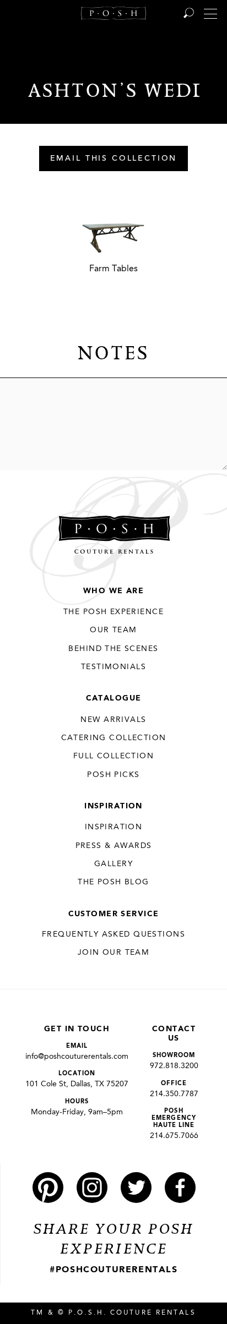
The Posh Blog (113, 882)
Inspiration (113, 806)
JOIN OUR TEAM (113, 952)
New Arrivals (113, 720)
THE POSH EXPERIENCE (113, 612)
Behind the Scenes (113, 649)
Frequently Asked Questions (113, 934)
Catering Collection (113, 738)
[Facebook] (180, 1187)
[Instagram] (92, 1187)
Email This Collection (113, 159)
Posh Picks (113, 775)
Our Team (113, 630)
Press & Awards (113, 846)
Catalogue (114, 698)
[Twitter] (136, 1187)
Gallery (113, 864)
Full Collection (113, 756)
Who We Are (113, 591)
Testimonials (113, 667)
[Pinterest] (48, 1187)
